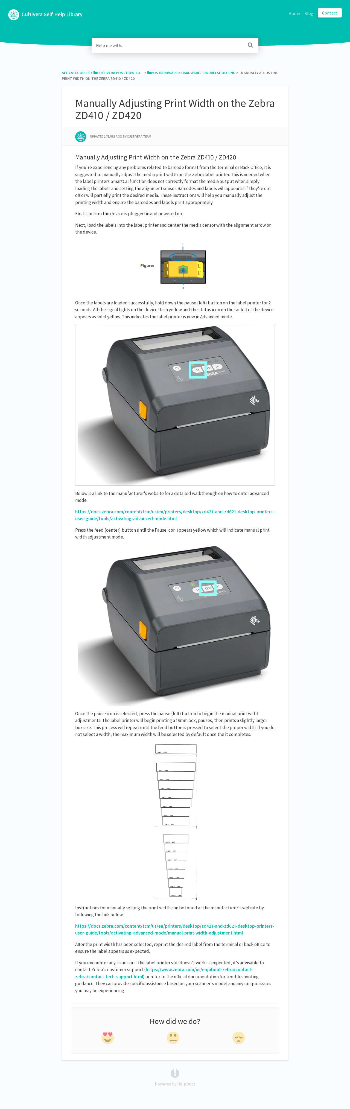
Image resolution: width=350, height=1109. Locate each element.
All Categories (76, 72)
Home (294, 13)
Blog (308, 13)
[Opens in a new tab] (175, 1073)
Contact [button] (329, 13)
